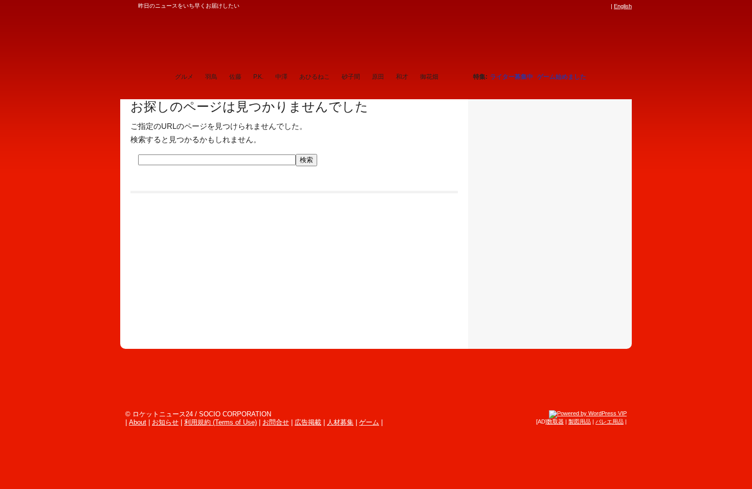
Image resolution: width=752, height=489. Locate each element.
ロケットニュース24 (240, 38)
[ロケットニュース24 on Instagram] (576, 6)
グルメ (184, 76)
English (623, 6)
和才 (402, 76)
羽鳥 (211, 76)
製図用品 (579, 421)
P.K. (258, 76)
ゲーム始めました (561, 76)
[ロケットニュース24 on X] (547, 6)
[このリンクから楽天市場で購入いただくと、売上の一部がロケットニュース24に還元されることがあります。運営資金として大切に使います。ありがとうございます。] (537, 6)
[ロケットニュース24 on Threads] (566, 6)
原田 (378, 76)
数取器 (555, 421)
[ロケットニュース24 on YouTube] (595, 6)
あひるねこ (314, 76)
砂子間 (351, 76)
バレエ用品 (609, 421)
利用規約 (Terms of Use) (220, 422)
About (137, 422)
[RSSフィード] (605, 6)
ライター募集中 (511, 76)
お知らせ (165, 422)
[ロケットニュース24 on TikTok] (586, 6)
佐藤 (235, 76)
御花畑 (429, 76)
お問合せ (275, 422)
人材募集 (340, 422)
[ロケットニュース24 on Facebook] (556, 6)
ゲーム (369, 422)
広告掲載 (308, 422)
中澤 (281, 76)
